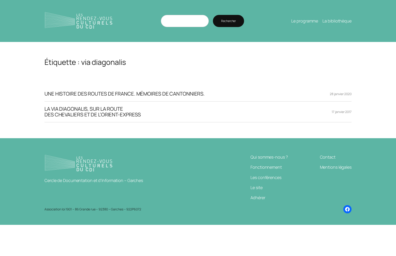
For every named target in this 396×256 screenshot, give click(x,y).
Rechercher (228, 21)
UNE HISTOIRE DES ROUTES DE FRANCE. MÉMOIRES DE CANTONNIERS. (124, 94)
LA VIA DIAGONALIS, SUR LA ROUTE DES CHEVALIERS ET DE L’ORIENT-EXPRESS (92, 112)
